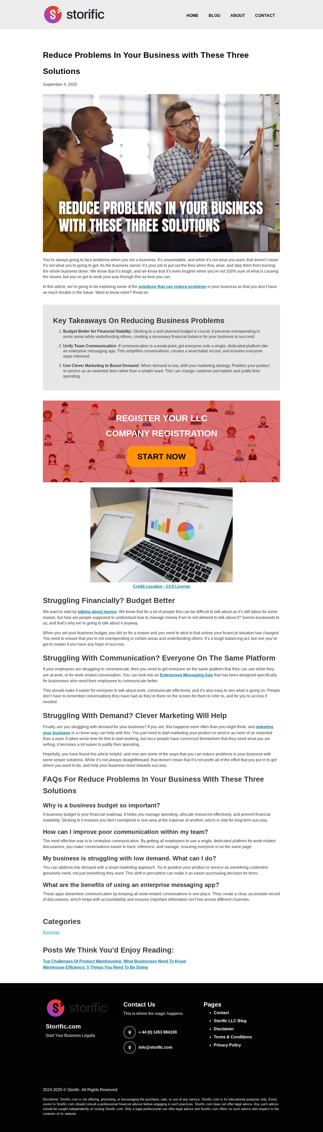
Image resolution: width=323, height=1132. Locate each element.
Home (192, 15)
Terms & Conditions (233, 1037)
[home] (74, 14)
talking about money (97, 612)
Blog (214, 15)
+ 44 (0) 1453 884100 (158, 1032)
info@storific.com (155, 1047)
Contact (265, 15)
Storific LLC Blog (230, 1021)
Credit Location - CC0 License (161, 586)
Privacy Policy (227, 1045)
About (237, 15)
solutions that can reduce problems (172, 286)
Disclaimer (224, 1029)
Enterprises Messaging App (186, 675)
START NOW (161, 456)
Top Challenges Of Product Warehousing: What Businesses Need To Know (114, 961)
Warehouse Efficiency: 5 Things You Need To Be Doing (95, 967)
